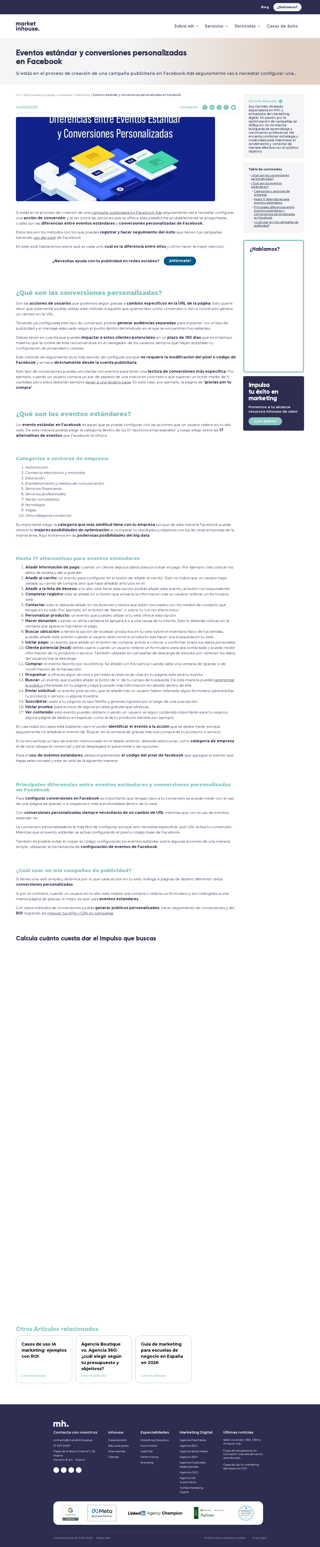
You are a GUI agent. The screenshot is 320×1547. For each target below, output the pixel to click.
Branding (147, 1462)
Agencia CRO (189, 1472)
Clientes (113, 1457)
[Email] (219, 107)
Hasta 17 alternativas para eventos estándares (271, 200)
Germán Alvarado (263, 101)
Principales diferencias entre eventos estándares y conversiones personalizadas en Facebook (274, 212)
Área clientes (116, 1451)
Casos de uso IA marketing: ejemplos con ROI (241, 1466)
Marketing (82, 95)
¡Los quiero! (265, 421)
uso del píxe (44, 237)
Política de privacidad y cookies (224, 1538)
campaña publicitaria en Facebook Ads (126, 212)
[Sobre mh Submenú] (197, 26)
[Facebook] (205, 107)
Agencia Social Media (194, 1451)
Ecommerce (149, 1445)
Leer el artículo (34, 1375)
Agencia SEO (188, 1445)
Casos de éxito (282, 26)
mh (18, 95)
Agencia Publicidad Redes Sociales (193, 1464)
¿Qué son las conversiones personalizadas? (270, 177)
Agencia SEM (188, 1457)
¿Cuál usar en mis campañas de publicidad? (276, 223)
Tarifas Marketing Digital (191, 1490)
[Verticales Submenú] (258, 26)
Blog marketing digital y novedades (48, 95)
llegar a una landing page (108, 382)
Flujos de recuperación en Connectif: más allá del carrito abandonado (243, 1454)
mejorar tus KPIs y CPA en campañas (80, 913)
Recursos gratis (118, 1445)
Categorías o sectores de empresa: (272, 193)
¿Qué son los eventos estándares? (266, 185)
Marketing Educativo (155, 1440)
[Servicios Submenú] (226, 26)
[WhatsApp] (233, 107)
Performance (149, 1457)
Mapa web (103, 1537)
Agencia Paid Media (193, 1440)
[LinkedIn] (226, 107)
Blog (265, 7)
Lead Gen (147, 1451)
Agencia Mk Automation (188, 1480)
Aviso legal (259, 1538)
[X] (212, 107)
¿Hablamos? (287, 7)
